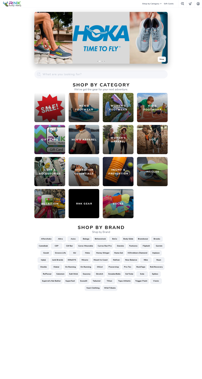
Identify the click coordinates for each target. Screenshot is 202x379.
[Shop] (101, 38)
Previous (38, 37)
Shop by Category (150, 3)
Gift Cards (169, 3)
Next (164, 37)
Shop (161, 59)
